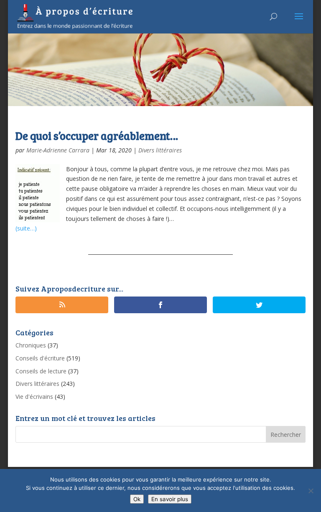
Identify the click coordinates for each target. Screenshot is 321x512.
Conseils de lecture (40, 371)
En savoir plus (169, 499)
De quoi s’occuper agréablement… (96, 135)
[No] (310, 491)
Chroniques (30, 345)
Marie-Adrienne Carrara (57, 150)
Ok (136, 499)
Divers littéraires (160, 150)
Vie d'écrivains (34, 396)
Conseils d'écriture (40, 358)
